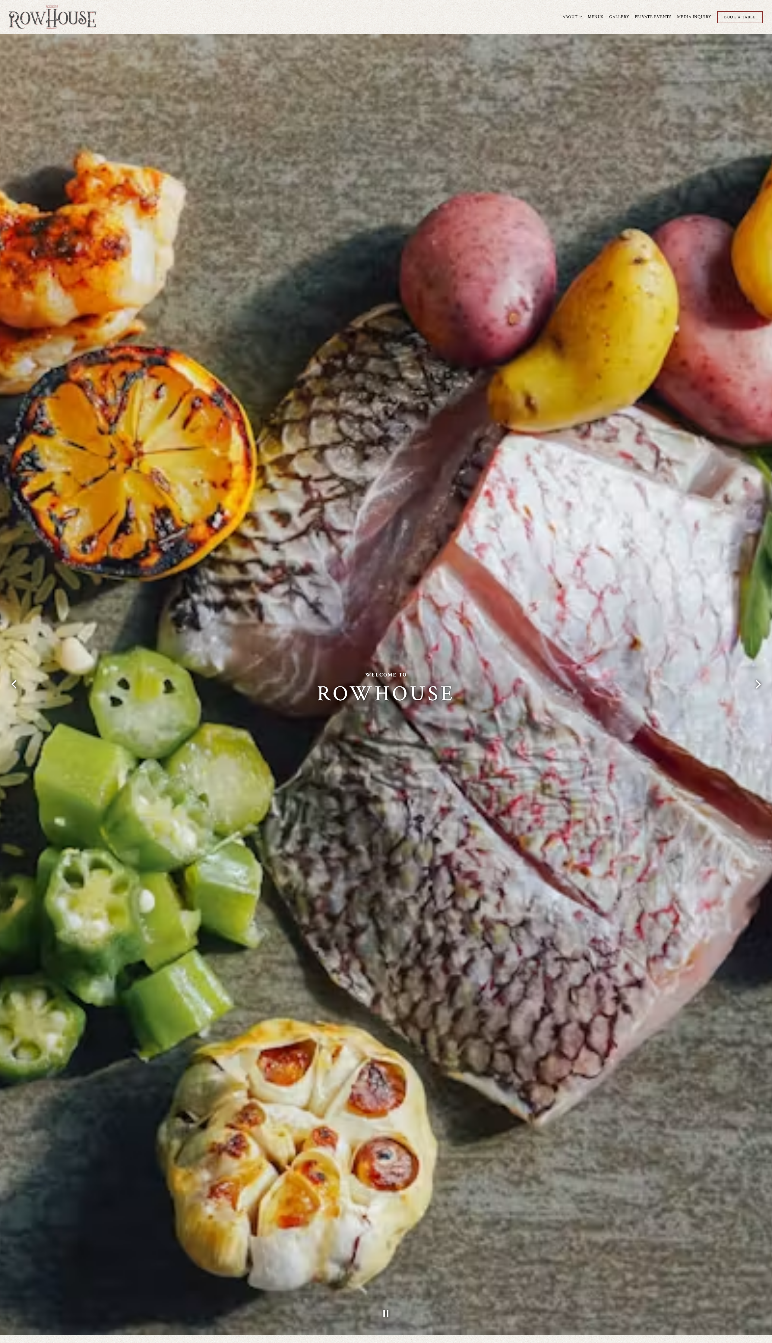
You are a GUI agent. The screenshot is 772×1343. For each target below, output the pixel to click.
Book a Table (740, 17)
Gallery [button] (619, 17)
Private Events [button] (653, 17)
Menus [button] (595, 17)
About (572, 17)
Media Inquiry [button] (694, 17)
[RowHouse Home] (52, 17)
